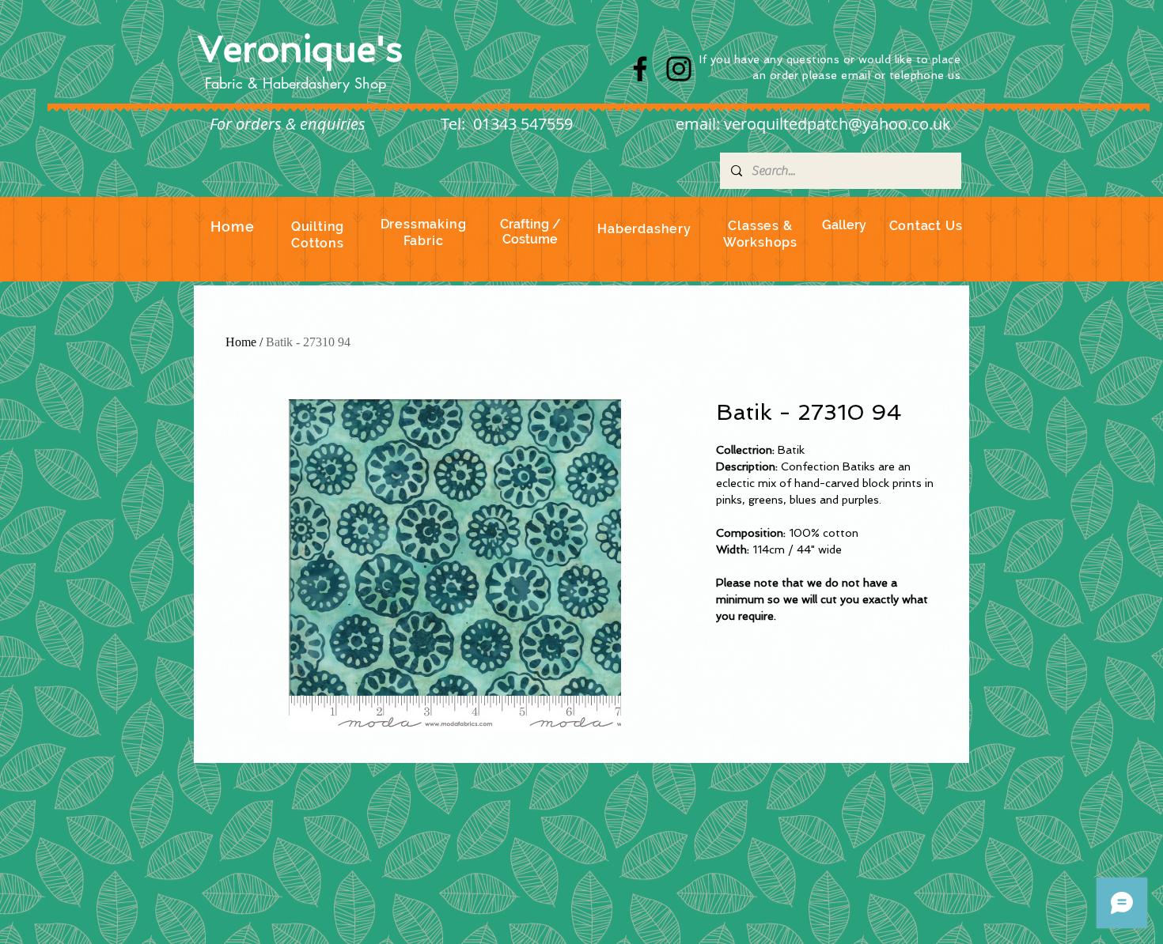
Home (240, 342)
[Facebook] (640, 68)
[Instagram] (678, 68)
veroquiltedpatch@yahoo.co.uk (837, 123)
